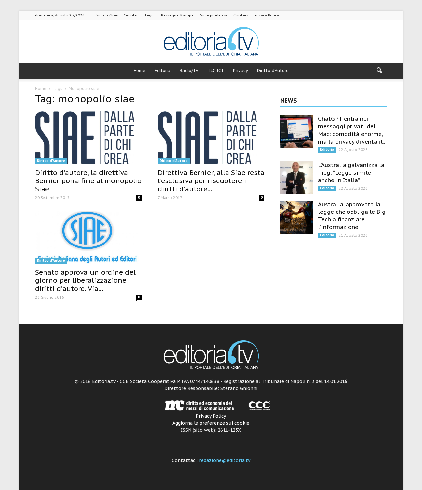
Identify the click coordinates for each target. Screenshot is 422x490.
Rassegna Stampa (177, 15)
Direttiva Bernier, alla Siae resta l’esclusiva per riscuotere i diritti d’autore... (211, 180)
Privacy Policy (267, 15)
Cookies (240, 15)
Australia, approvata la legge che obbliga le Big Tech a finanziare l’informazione (352, 216)
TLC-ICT (216, 70)
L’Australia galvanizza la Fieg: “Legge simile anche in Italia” (351, 172)
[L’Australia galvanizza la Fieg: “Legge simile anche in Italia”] (296, 177)
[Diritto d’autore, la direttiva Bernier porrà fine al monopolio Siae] (88, 137)
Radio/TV (189, 70)
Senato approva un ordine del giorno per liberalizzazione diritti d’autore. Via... (85, 280)
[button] (379, 71)
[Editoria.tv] (211, 41)
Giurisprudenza (213, 15)
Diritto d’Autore (273, 70)
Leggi (150, 15)
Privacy (240, 70)
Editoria (162, 70)
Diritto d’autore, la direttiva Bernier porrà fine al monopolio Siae (88, 180)
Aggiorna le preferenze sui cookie (210, 423)
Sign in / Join (107, 15)
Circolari (131, 15)
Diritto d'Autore (51, 161)
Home (139, 70)
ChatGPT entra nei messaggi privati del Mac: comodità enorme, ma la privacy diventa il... (352, 130)
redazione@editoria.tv (224, 460)
